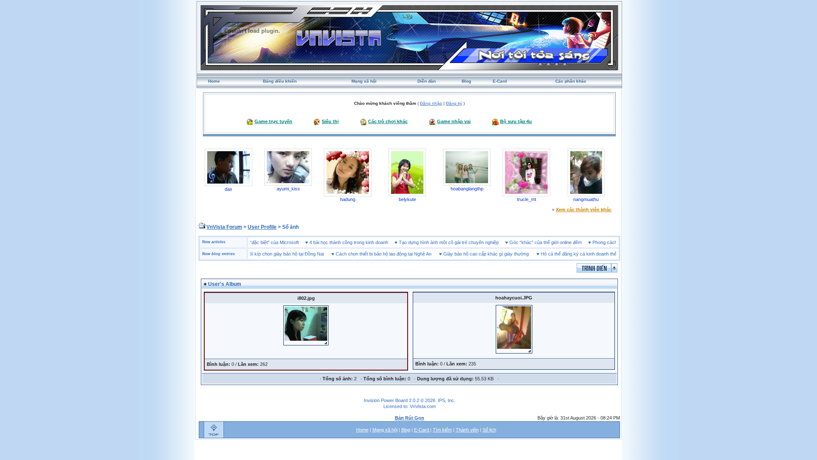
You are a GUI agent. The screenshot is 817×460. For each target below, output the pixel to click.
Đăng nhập (431, 103)
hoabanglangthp (467, 188)
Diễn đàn (426, 81)
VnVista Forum (224, 227)
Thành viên (467, 429)
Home (214, 81)
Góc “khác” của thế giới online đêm (557, 242)
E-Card (500, 81)
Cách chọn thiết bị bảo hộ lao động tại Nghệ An (372, 253)
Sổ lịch (489, 429)
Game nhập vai (454, 121)
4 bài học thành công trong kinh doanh (360, 242)
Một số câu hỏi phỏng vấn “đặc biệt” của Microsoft (259, 242)
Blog (466, 81)
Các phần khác (570, 81)
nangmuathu (586, 199)
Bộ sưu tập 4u (516, 121)
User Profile (262, 227)
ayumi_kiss (288, 188)
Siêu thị (330, 121)
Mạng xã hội (364, 81)
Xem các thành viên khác (583, 209)
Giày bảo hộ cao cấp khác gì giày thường (474, 253)
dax (228, 189)
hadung (347, 199)
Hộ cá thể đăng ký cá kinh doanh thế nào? (572, 253)
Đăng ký (454, 103)
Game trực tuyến (273, 121)
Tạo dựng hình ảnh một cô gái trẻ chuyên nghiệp (461, 242)
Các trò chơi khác (388, 121)
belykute (407, 199)
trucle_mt (526, 199)
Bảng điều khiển (280, 81)
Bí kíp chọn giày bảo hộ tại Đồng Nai (274, 253)
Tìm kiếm (442, 429)
